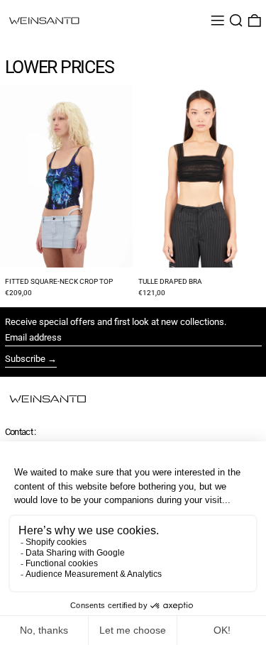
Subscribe (25, 358)
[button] (236, 20)
